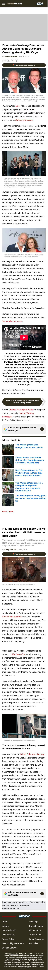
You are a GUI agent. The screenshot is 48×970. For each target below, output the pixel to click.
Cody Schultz (10, 550)
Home (4, 511)
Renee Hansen (11, 56)
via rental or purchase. (12, 321)
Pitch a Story (35, 930)
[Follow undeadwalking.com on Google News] (42, 429)
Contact (5, 926)
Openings (33, 921)
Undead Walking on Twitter (21, 409)
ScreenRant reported (12, 616)
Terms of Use (35, 934)
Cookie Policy (8, 939)
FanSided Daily (9, 930)
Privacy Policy (8, 934)
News (11, 511)
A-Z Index (33, 943)
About (4, 921)
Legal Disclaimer (37, 939)
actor (17, 106)
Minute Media (13, 954)
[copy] (16, 60)
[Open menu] (3, 3)
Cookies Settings (9, 947)
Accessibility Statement (13, 943)
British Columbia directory (32, 754)
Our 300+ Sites (36, 926)
